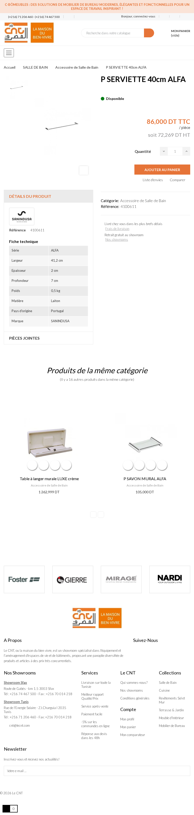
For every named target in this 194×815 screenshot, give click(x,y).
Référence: (110, 206)
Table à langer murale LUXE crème (49, 478)
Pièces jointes (24, 338)
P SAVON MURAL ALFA (145, 478)
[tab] (48, 196)
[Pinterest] (111, 91)
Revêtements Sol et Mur (172, 700)
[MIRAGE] (73, 579)
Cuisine (164, 690)
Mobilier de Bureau (172, 726)
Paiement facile (91, 714)
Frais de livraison (117, 229)
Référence (17, 230)
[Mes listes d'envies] (164, 16)
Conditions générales (135, 698)
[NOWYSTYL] (170, 579)
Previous (93, 514)
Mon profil (127, 719)
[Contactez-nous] (66, 17)
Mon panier (128, 727)
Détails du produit (30, 196)
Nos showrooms (116, 239)
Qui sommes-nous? (134, 683)
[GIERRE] (24, 579)
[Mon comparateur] (174, 16)
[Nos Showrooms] (77, 17)
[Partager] (102, 91)
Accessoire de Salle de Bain (143, 200)
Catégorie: (110, 200)
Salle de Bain (168, 683)
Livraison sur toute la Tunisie (96, 685)
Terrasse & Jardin (171, 710)
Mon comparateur (132, 735)
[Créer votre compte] (183, 16)
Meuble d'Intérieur (171, 718)
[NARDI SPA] (121, 579)
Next (101, 514)
